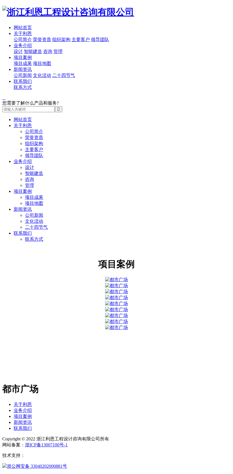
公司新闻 (23, 75)
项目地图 (42, 63)
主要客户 (81, 39)
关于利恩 (23, 33)
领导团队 (100, 39)
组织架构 (61, 39)
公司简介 (23, 39)
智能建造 (33, 51)
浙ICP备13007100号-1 (46, 444)
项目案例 (23, 57)
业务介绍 (23, 45)
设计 (18, 51)
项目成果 (23, 63)
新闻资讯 (23, 69)
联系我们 (23, 81)
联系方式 (23, 87)
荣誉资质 (42, 39)
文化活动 (42, 75)
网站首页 (23, 27)
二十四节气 (63, 75)
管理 (58, 51)
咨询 (47, 51)
